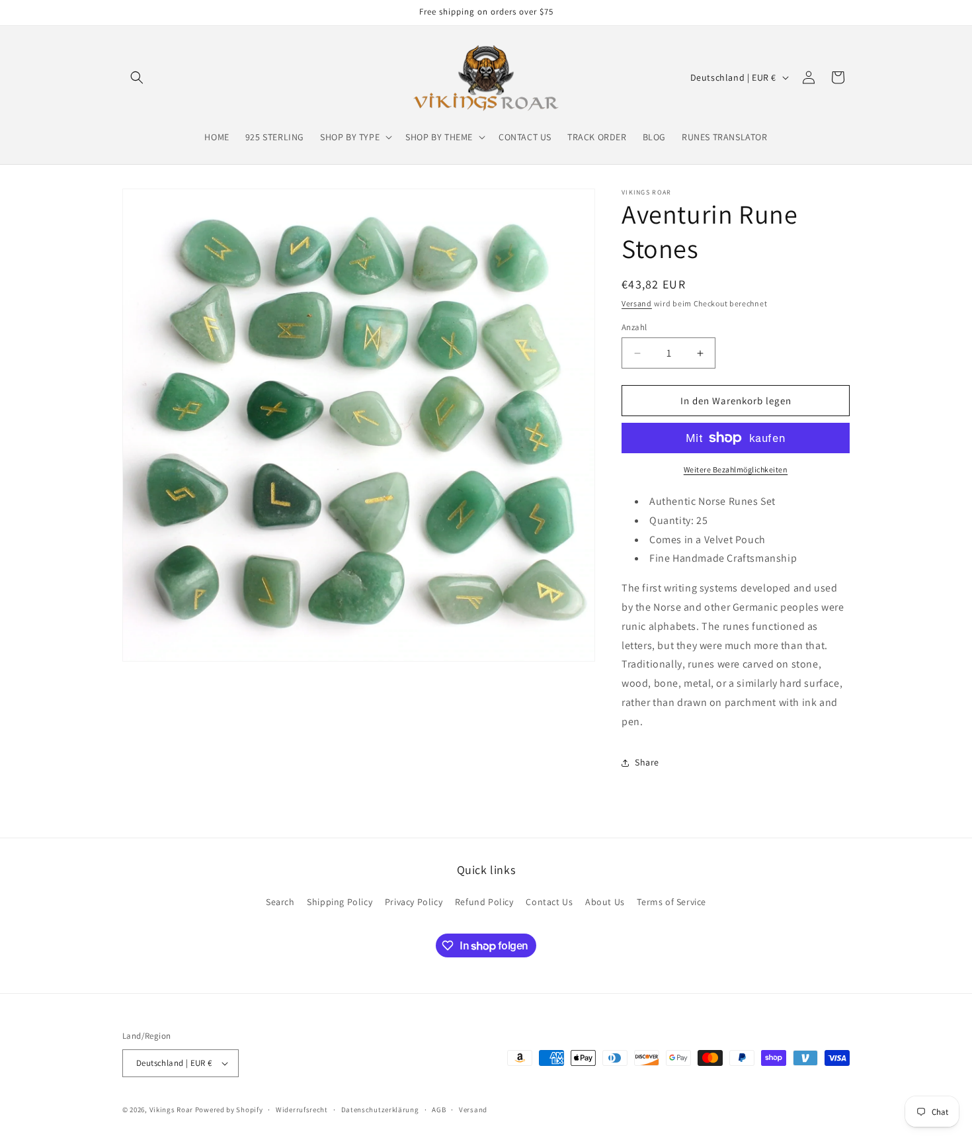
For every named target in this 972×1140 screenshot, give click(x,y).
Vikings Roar (171, 1109)
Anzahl (634, 327)
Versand (637, 303)
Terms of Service (671, 902)
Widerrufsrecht (302, 1109)
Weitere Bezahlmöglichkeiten (736, 469)
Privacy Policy (413, 902)
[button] (136, 77)
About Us (605, 902)
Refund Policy (484, 902)
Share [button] (647, 762)
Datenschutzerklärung (380, 1109)
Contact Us (549, 902)
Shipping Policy (339, 902)
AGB (439, 1109)
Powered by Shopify (229, 1109)
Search (280, 902)
